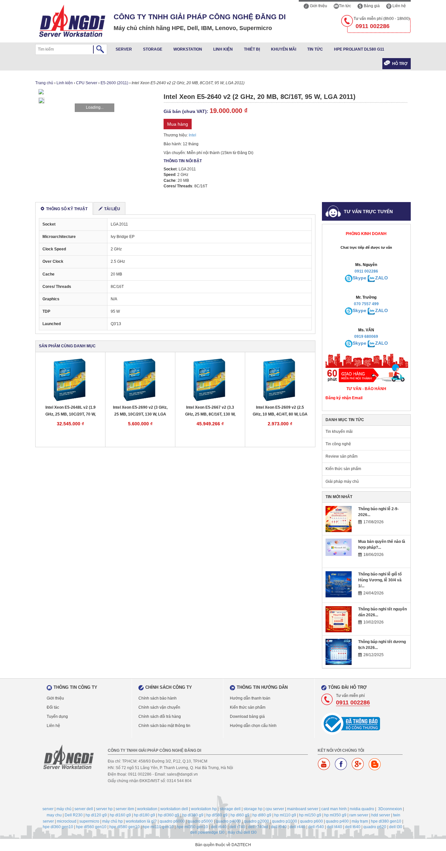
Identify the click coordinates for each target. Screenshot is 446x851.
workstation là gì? (141, 821)
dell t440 (334, 827)
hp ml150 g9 (310, 815)
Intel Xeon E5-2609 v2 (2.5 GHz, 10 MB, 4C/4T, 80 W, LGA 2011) (280, 411)
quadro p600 (311, 821)
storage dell (230, 809)
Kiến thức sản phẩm (343, 468)
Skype (359, 277)
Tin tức (345, 6)
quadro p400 (337, 821)
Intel (192, 135)
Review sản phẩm (342, 456)
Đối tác (53, 707)
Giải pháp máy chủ (342, 481)
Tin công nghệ (338, 444)
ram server (358, 815)
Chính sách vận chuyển (159, 707)
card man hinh (334, 809)
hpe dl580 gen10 (124, 827)
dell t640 (352, 827)
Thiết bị (252, 49)
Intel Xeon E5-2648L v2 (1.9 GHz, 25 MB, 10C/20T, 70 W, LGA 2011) (70, 411)
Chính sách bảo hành (157, 698)
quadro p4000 (228, 821)
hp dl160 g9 (120, 815)
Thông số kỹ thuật (67, 209)
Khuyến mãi (283, 49)
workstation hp (204, 809)
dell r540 (316, 827)
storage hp (253, 809)
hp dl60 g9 (240, 815)
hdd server (380, 815)
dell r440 (297, 827)
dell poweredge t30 (207, 832)
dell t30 (395, 827)
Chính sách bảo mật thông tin (164, 725)
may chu (54, 815)
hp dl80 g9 (261, 815)
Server (124, 49)
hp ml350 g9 (335, 815)
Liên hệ (398, 6)
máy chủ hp (112, 821)
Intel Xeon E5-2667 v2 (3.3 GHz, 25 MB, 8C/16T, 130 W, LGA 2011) (210, 411)
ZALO (381, 277)
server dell (83, 809)
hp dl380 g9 (192, 815)
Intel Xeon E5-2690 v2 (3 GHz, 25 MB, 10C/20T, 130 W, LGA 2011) (140, 411)
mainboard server (302, 809)
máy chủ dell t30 (242, 832)
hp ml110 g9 (285, 815)
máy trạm (360, 821)
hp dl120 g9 (96, 815)
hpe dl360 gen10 (58, 827)
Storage (152, 49)
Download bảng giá (247, 716)
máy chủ (64, 809)
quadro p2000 (256, 821)
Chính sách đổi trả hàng (159, 716)
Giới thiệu (318, 6)
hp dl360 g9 (168, 815)
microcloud (66, 821)
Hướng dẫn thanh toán (250, 698)
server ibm (125, 809)
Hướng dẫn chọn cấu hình (253, 725)
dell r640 (219, 827)
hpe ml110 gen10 (158, 827)
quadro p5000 (200, 821)
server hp (104, 809)
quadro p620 (374, 827)
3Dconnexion (390, 809)
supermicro (89, 821)
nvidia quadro (362, 809)
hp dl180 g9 (144, 815)
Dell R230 (74, 815)
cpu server (274, 809)
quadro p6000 (172, 821)
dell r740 (237, 827)
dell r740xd (258, 827)
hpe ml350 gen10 (192, 827)
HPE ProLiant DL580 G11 (359, 49)
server (48, 809)
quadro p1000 (284, 821)
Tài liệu (112, 209)
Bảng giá (371, 6)
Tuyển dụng (57, 716)
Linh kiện (223, 49)
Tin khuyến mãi (339, 431)
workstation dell (174, 809)
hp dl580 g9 (217, 815)
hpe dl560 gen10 (91, 827)
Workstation (187, 49)
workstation (147, 809)
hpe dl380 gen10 (386, 821)
